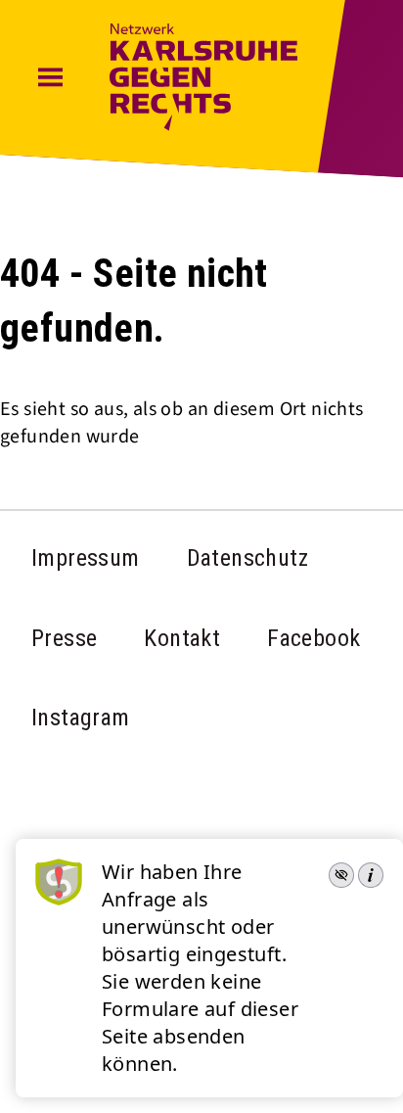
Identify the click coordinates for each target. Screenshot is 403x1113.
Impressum (85, 558)
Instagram (80, 717)
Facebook (313, 638)
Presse (64, 638)
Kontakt (182, 638)
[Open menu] (50, 79)
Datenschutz (247, 558)
